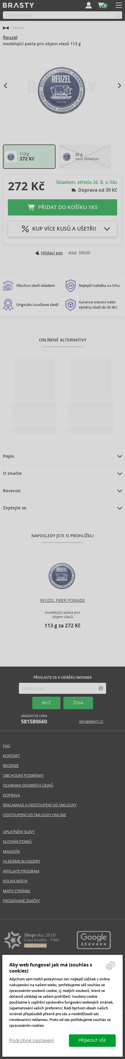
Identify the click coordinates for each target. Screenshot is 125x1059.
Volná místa (15, 881)
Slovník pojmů (17, 841)
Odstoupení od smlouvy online (34, 814)
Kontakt (11, 755)
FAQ (6, 745)
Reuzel (10, 38)
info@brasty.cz (91, 722)
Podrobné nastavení (31, 1041)
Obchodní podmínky (23, 775)
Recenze (12, 491)
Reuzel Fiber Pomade (62, 600)
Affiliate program (21, 871)
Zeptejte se (14, 508)
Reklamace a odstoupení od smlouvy (39, 805)
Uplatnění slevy (19, 831)
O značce (12, 473)
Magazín (11, 851)
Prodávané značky (21, 900)
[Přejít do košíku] (101, 5)
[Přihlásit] (88, 5)
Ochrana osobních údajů (28, 785)
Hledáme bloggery (21, 861)
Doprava (11, 795)
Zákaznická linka (34, 719)
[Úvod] (6, 28)
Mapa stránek (16, 890)
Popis (8, 456)
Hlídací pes (52, 253)
